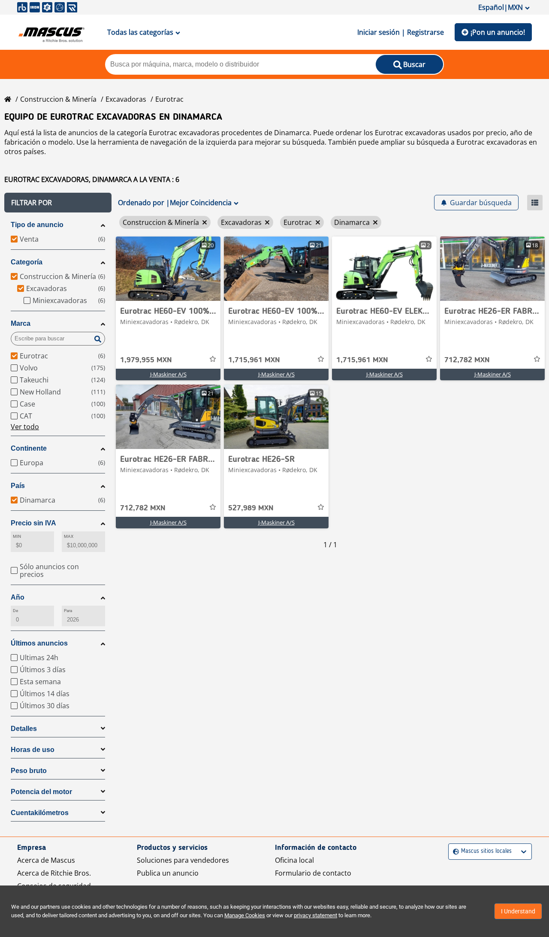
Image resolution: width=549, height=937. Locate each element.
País (18, 485)
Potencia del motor (41, 791)
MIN (17, 536)
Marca (20, 323)
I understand (518, 911)
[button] (58, 202)
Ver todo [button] (25, 426)
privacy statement (315, 915)
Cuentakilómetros (40, 812)
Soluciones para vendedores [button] (183, 860)
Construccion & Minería (58, 99)
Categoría (26, 262)
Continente (29, 448)
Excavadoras (126, 99)
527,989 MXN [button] (251, 508)
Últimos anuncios (39, 643)
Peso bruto (29, 770)
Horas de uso (32, 749)
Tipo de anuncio (37, 224)
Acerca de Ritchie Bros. (54, 873)
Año (17, 597)
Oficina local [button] (294, 860)
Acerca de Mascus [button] (46, 860)
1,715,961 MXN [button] (254, 360)
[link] (168, 269)
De (15, 610)
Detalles (24, 728)
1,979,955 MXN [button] (146, 360)
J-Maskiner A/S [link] (168, 374)
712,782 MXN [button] (467, 360)
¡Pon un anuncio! (498, 32)
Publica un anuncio (168, 873)
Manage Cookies (244, 915)
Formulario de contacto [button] (313, 873)
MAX (68, 536)
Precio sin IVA (33, 523)
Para (68, 610)
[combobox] (454, 851)
